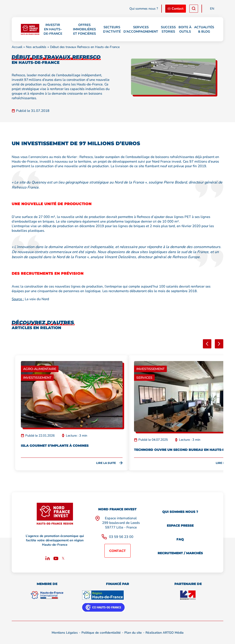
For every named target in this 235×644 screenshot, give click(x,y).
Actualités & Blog (204, 29)
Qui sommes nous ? (143, 8)
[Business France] (188, 595)
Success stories (168, 29)
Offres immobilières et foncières (84, 29)
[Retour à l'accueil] (30, 29)
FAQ (180, 539)
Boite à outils (185, 29)
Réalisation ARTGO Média (164, 632)
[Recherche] (193, 9)
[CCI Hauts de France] (103, 607)
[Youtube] (55, 559)
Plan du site (133, 632)
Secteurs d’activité (112, 29)
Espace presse (180, 525)
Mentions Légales (65, 632)
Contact (177, 8)
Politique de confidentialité (101, 632)
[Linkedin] (47, 559)
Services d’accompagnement (140, 29)
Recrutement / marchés (180, 553)
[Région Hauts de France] (102, 595)
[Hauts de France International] (47, 595)
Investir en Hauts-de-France (53, 29)
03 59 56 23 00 (121, 536)
